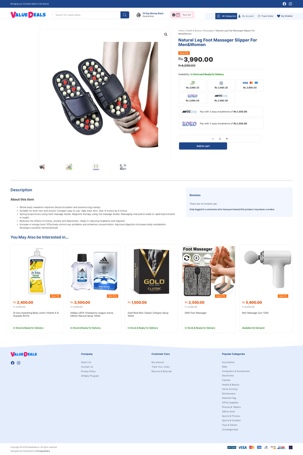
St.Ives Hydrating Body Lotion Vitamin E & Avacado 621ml (36, 314)
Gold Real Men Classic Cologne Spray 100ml (148, 314)
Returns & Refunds (162, 371)
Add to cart (203, 145)
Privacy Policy (88, 371)
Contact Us (87, 366)
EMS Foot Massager (196, 312)
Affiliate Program (90, 375)
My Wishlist (286, 16)
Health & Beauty (194, 30)
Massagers (208, 30)
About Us (86, 362)
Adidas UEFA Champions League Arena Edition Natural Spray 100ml (91, 314)
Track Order (267, 16)
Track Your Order (161, 366)
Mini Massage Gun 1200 (255, 312)
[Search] (124, 14)
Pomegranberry (43, 451)
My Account (248, 16)
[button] (166, 34)
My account (158, 362)
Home (181, 30)
